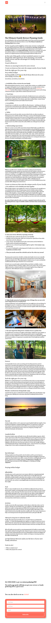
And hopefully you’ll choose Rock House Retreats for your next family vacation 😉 (24, 76)
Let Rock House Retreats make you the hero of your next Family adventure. (24, 539)
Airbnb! (26, 594)
